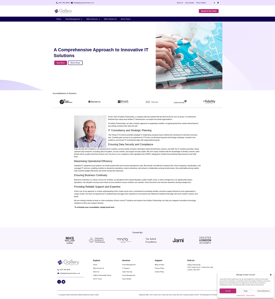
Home (58, 19)
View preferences (263, 291)
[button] (271, 275)
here (112, 207)
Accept (227, 291)
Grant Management (72, 19)
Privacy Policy (250, 295)
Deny (246, 291)
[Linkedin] (218, 2)
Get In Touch (125, 19)
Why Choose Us (110, 19)
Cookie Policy (241, 295)
